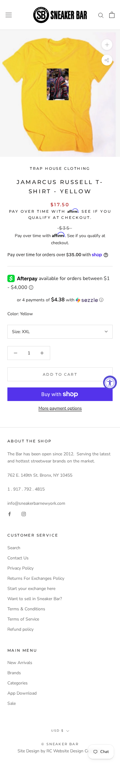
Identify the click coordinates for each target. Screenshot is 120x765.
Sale (11, 703)
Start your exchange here (31, 589)
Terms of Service (23, 619)
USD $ (57, 731)
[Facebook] (9, 513)
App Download (22, 693)
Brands (14, 673)
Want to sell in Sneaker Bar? (34, 599)
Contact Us (18, 558)
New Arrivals (19, 663)
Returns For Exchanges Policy (35, 578)
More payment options (60, 408)
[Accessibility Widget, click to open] (110, 383)
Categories (17, 683)
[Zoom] (107, 44)
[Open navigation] (9, 15)
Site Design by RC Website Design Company (60, 751)
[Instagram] (24, 513)
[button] (60, 300)
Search (13, 548)
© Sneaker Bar (60, 744)
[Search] (101, 15)
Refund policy (20, 629)
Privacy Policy (20, 568)
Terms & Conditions (26, 609)
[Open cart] (111, 15)
